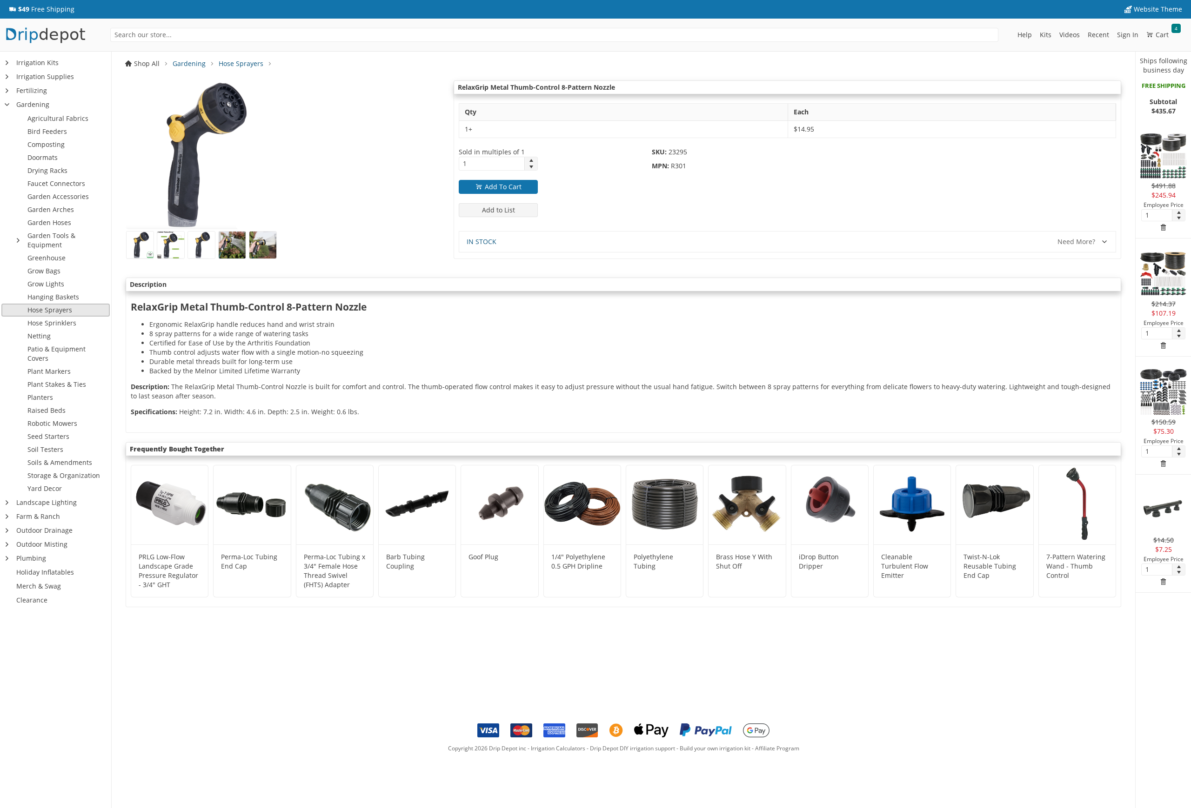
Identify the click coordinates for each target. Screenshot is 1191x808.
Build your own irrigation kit (715, 748)
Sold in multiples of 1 (492, 151)
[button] (42, 9)
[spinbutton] (491, 163)
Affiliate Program (777, 748)
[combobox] (554, 34)
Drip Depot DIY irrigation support (632, 748)
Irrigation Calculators (558, 748)
